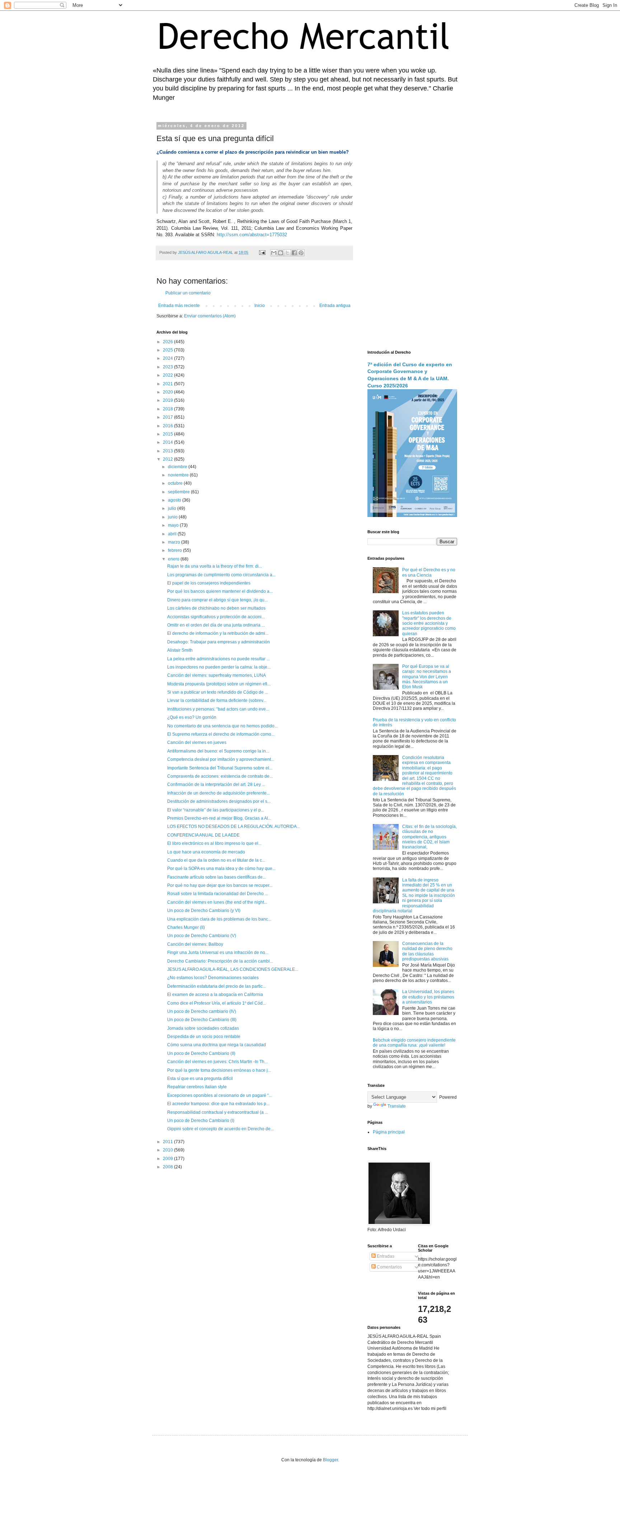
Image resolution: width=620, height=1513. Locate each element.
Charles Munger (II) (186, 927)
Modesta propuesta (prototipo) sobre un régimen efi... (219, 683)
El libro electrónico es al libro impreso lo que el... (214, 843)
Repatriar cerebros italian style (197, 1086)
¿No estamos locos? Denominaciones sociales (213, 977)
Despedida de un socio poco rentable (203, 1036)
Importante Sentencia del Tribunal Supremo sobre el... (219, 768)
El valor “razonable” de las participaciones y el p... (215, 810)
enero (174, 559)
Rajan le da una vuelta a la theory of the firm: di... (214, 566)
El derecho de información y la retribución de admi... (217, 633)
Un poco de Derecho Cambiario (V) (201, 935)
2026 (168, 341)
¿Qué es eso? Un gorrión (191, 717)
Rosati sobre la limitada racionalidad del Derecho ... (217, 893)
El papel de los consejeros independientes (208, 583)
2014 (168, 442)
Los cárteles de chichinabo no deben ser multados (216, 608)
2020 (168, 392)
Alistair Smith (180, 650)
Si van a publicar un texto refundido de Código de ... (217, 692)
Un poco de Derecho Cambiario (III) (201, 1019)
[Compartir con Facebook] (294, 252)
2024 (168, 358)
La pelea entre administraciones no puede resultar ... (218, 658)
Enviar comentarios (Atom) (210, 315)
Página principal (389, 1132)
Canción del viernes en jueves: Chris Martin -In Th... (217, 1061)
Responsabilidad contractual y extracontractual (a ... (217, 1112)
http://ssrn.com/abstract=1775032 (252, 234)
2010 (168, 1150)
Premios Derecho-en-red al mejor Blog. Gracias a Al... (219, 818)
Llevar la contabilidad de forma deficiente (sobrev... (216, 700)
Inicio (259, 305)
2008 (168, 1166)
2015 (168, 434)
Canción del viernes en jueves (196, 742)
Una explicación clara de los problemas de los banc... (219, 919)
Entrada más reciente (179, 305)
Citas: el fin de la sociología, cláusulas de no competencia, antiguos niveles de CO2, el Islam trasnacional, (429, 837)
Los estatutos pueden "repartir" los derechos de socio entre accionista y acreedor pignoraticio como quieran (429, 623)
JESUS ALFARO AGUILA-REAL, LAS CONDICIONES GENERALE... (232, 969)
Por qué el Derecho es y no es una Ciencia (428, 572)
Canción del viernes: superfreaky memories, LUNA (216, 675)
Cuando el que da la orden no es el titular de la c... (216, 860)
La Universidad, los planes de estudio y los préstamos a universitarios (428, 997)
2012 (168, 459)
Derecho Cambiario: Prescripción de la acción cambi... (220, 961)
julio (172, 508)
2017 (168, 417)
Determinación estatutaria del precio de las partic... (216, 986)
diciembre (178, 466)
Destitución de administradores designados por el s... (219, 801)
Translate (397, 1106)
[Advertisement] (412, 231)
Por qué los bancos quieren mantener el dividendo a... (220, 591)
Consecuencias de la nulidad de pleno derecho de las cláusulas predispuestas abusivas (427, 951)
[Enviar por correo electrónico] (273, 252)
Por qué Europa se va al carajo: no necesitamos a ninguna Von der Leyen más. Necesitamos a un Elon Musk (426, 677)
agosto (175, 500)
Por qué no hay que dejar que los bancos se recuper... (219, 885)
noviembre (179, 475)
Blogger (330, 1459)
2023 (168, 366)
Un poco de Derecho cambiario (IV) (201, 1011)
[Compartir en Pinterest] (301, 252)
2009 (168, 1158)
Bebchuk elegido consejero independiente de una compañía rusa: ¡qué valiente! (414, 1043)
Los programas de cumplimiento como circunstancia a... (221, 574)
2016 (168, 425)
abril (173, 533)
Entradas (385, 1256)
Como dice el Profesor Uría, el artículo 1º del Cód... (216, 1003)
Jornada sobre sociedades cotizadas (203, 1028)
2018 (168, 408)
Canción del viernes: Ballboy (195, 944)
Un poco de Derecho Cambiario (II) (201, 1053)
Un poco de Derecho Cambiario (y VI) (203, 910)
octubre (176, 483)
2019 (168, 400)
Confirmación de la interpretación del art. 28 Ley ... (216, 784)
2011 (168, 1141)
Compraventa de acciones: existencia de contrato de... (220, 776)
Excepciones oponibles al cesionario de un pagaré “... (219, 1095)
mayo (174, 525)
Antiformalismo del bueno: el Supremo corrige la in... (218, 751)
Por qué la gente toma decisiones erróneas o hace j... (219, 1070)
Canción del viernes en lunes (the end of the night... (217, 902)
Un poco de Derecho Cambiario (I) (200, 1120)
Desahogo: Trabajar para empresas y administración (218, 641)
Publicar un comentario (188, 292)
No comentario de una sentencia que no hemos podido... (222, 725)
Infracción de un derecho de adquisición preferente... (218, 793)
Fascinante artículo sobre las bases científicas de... (216, 877)
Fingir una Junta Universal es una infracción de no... (217, 952)
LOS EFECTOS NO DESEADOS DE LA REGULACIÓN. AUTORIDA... (233, 826)
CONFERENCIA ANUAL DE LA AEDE (203, 835)
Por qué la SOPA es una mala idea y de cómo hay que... (221, 868)
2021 (168, 383)
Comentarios (389, 1267)
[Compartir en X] (287, 252)
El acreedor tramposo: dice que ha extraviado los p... (218, 1103)
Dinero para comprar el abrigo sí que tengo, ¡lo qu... (217, 599)
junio (173, 517)
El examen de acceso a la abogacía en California (215, 994)
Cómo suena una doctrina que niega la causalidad (216, 1044)
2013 (168, 450)
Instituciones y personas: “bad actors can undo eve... (218, 709)
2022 (168, 375)
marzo (174, 542)
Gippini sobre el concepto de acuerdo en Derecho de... (220, 1128)
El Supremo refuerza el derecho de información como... (220, 734)
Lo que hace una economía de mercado (206, 852)
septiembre (179, 491)
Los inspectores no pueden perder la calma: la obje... (219, 667)
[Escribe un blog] (280, 252)
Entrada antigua (335, 305)
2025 (168, 350)
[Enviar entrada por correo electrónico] (262, 252)
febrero (175, 550)
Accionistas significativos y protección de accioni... (216, 616)
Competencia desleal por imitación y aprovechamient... (220, 759)
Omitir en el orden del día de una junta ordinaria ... (216, 625)
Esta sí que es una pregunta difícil (200, 1078)
